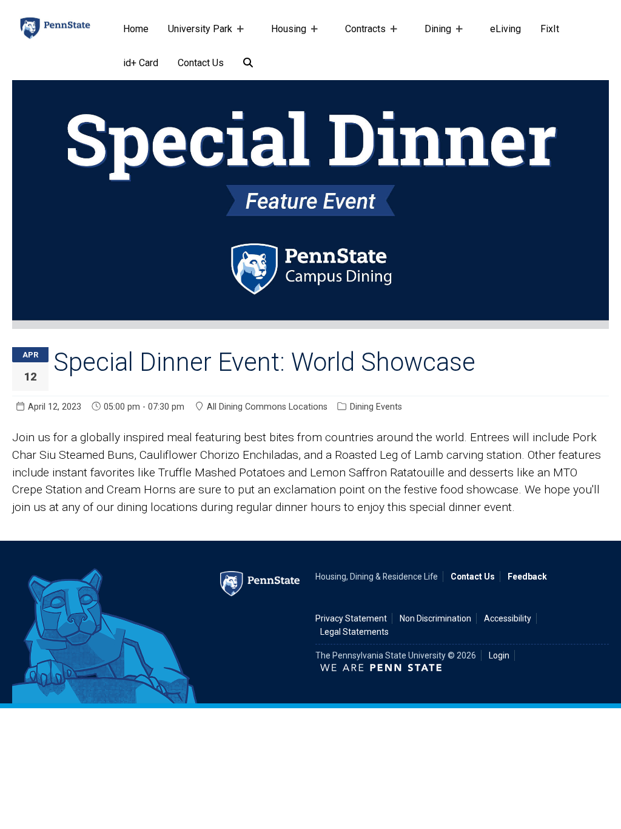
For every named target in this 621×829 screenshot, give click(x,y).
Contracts (360, 34)
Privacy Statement (351, 618)
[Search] (248, 63)
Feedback (527, 576)
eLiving (505, 29)
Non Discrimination (435, 618)
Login (499, 655)
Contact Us (201, 63)
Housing (283, 34)
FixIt (549, 29)
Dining (433, 34)
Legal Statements (354, 632)
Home (136, 29)
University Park (195, 34)
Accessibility (507, 618)
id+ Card (140, 63)
